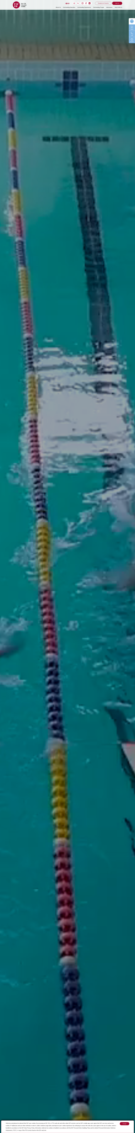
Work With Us (118, 7)
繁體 (68, 3)
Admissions (109, 7)
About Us (58, 7)
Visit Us (117, 3)
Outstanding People (98, 7)
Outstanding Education (69, 7)
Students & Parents (103, 3)
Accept (124, 1123)
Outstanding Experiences (84, 7)
